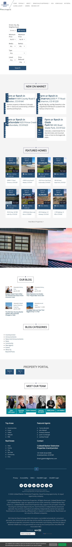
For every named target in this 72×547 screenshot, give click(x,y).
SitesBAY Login (54, 478)
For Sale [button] (21, 3)
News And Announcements (14, 339)
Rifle (9, 437)
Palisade (10, 434)
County (10, 448)
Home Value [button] (58, 3)
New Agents (9, 345)
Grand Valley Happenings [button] (41, 3)
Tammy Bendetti (44, 428)
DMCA (32, 478)
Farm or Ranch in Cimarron (48, 97)
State (9, 446)
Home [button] (15, 3)
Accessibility (24, 478)
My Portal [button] (67, 3)
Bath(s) (20, 43)
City (9, 450)
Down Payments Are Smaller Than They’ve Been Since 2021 (35, 294)
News (7, 341)
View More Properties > (36, 222)
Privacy (15, 478)
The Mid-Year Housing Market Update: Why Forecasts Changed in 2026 (14, 313)
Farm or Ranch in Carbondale (16, 121)
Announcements (10, 337)
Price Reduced (21, 58)
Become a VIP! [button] (35, 6)
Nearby (22, 30)
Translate (49, 533)
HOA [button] (52, 3)
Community (9, 343)
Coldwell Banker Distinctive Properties (18, 305)
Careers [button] (27, 6)
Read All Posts (10, 352)
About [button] (28, 3)
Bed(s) (11, 43)
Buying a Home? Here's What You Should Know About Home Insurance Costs (14, 295)
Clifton (10, 432)
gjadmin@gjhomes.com (49, 458)
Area (9, 457)
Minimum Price (12, 36)
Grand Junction (10, 335)
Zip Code (10, 452)
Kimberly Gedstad (44, 432)
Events (7, 347)
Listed (11, 57)
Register (9, 371)
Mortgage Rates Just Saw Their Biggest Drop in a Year (35, 310)
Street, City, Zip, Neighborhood (14, 26)
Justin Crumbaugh (44, 434)
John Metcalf (43, 430)
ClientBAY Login (42, 478)
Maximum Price (21, 36)
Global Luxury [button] (17, 6)
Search (20, 68)
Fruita (9, 430)
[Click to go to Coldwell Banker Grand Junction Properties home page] (5, 4)
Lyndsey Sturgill (44, 437)
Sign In (20, 371)
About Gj (8, 350)
